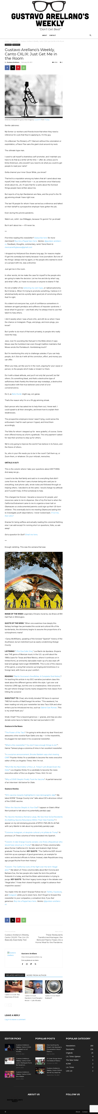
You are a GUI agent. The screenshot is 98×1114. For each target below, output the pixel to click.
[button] (90, 35)
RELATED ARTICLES (15, 975)
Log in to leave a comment (15, 1019)
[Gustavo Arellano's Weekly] (49, 16)
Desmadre (14, 41)
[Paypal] (32, 964)
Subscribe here (40, 238)
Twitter (49, 892)
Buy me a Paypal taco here (26, 241)
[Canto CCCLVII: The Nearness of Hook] (13, 986)
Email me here (31, 534)
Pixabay (47, 120)
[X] (12, 67)
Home (7, 41)
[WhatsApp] (23, 67)
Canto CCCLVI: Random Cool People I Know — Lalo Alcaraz (33, 998)
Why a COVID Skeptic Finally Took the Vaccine (24, 779)
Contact (52, 35)
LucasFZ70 (37, 120)
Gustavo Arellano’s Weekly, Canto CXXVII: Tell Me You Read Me (54, 1070)
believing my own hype (33, 288)
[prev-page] (6, 1005)
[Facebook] (7, 67)
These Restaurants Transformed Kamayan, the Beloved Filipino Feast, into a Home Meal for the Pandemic (49, 939)
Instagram (12, 895)
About (44, 35)
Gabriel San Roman (49, 707)
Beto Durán (17, 394)
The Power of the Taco (15, 732)
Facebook (57, 892)
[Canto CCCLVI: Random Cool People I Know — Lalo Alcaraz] (33, 986)
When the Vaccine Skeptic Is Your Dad (21, 807)
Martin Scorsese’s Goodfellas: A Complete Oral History (37, 676)
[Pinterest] (18, 67)
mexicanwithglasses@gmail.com (18, 247)
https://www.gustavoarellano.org (31, 957)
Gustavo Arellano (13, 62)
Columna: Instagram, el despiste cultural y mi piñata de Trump (31, 832)
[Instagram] (28, 964)
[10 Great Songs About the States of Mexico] (40, 1061)
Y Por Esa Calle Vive (24, 651)
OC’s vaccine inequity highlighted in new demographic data (30, 795)
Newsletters (16, 45)
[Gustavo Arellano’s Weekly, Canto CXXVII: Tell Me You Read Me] (40, 1070)
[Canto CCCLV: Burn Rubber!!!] (54, 986)
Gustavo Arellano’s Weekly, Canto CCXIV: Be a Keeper (23, 1074)
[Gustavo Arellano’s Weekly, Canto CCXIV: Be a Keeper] (9, 1074)
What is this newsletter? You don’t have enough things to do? (31, 745)
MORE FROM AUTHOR (36, 975)
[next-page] (10, 1005)
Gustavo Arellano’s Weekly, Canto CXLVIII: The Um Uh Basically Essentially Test (17, 937)
